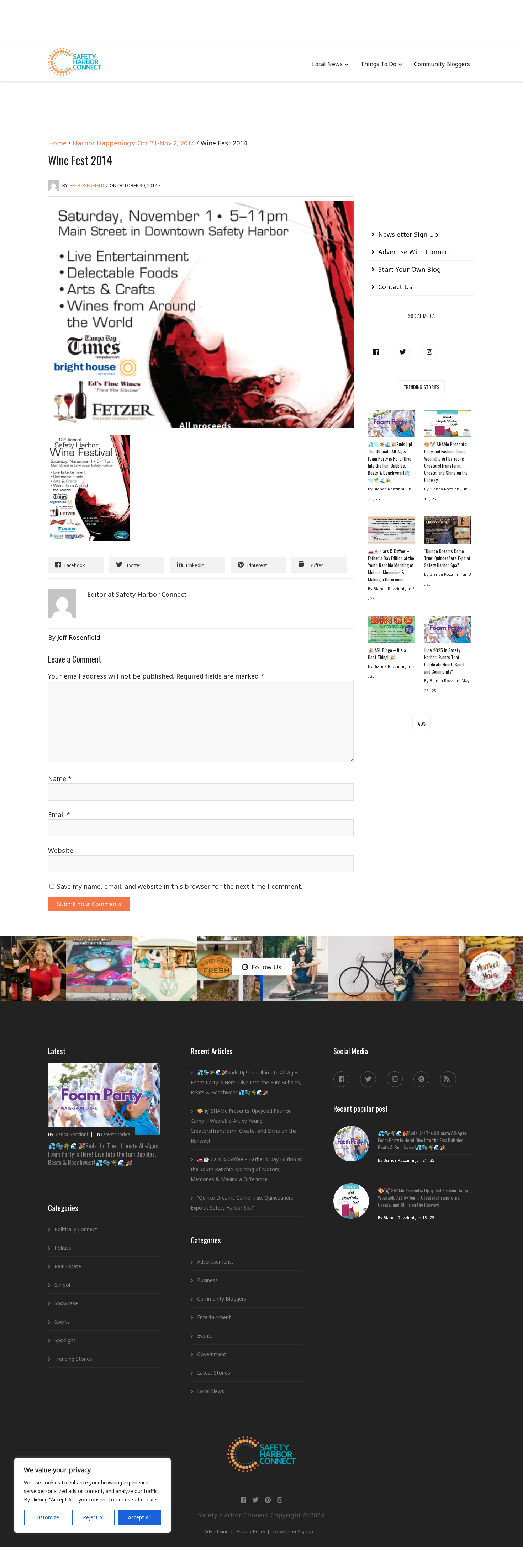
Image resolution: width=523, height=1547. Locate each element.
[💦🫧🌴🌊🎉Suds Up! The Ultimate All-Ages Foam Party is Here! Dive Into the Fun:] (391, 425)
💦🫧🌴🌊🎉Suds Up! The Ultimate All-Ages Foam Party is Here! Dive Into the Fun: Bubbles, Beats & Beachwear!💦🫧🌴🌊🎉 (390, 462)
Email (59, 814)
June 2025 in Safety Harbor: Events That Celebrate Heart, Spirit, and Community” (445, 661)
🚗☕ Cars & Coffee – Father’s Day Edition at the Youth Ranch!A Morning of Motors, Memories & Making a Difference (391, 565)
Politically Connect (75, 1229)
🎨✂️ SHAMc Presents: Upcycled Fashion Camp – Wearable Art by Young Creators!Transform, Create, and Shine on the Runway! (447, 462)
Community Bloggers (442, 64)
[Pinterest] (421, 1079)
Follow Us (266, 967)
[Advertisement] (261, 21)
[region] (92, 1495)
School (62, 1284)
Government (211, 1354)
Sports (62, 1321)
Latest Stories (115, 1134)
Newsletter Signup (293, 1531)
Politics (62, 1247)
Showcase (66, 1303)
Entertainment (214, 1317)
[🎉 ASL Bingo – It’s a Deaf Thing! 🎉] (391, 631)
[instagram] (429, 352)
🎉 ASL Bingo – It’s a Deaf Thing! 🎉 (387, 654)
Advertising (216, 1531)
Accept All (139, 1517)
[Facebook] (376, 352)
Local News (327, 64)
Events (205, 1335)
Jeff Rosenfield (86, 185)
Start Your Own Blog (409, 269)
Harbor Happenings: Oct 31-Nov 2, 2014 (134, 143)
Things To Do (378, 64)
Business (207, 1280)
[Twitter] (403, 352)
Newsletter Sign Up (408, 234)
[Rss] (448, 1079)
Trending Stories (73, 1358)
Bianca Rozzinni (71, 1134)
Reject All (94, 1517)
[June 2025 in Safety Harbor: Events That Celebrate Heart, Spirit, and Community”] (447, 631)
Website (60, 850)
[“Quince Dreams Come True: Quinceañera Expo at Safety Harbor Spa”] (447, 531)
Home (57, 143)
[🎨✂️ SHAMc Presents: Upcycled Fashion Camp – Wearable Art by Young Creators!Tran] (447, 425)
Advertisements (215, 1261)
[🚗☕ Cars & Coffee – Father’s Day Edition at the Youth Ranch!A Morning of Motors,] (391, 531)
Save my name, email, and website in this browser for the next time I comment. (179, 886)
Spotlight (64, 1340)
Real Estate (67, 1266)
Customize (46, 1517)
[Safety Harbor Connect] (261, 1444)
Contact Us (395, 286)
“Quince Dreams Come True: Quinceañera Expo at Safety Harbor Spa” (447, 558)
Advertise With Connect (414, 252)
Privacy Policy (251, 1531)
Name (60, 778)
